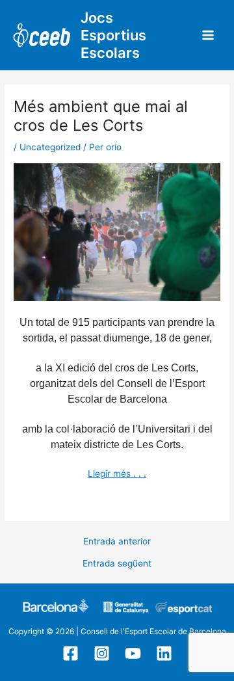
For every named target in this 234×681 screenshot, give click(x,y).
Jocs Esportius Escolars (113, 35)
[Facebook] (70, 653)
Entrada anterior (117, 541)
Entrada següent (117, 563)
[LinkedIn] (164, 653)
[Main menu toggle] (208, 35)
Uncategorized (50, 147)
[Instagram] (102, 653)
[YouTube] (133, 653)
